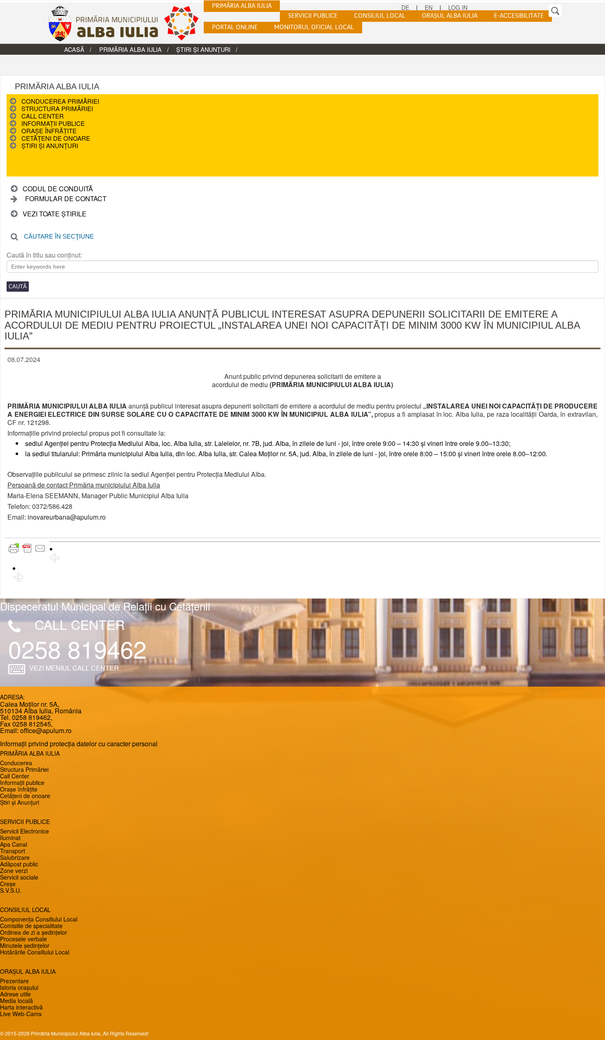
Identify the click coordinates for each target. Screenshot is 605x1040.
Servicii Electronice (24, 831)
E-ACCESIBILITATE (519, 16)
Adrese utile (15, 994)
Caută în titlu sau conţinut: (44, 255)
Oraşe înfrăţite (49, 130)
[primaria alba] (129, 23)
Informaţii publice (53, 123)
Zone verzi (14, 870)
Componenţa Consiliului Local (38, 919)
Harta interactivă (21, 1007)
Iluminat (10, 837)
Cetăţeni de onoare (55, 138)
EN (429, 7)
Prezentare (14, 981)
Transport (12, 851)
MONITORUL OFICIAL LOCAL (314, 27)
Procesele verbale (23, 939)
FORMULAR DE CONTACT (66, 198)
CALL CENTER (80, 624)
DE (405, 7)
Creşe (8, 884)
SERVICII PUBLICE (312, 16)
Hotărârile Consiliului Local (34, 952)
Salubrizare (15, 857)
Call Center (42, 115)
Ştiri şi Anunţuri (203, 49)
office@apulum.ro (46, 730)
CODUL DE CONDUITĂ (58, 188)
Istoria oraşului (19, 987)
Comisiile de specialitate (31, 926)
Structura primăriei (57, 108)
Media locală (16, 1000)
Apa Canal (13, 844)
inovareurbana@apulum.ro (67, 517)
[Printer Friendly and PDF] (27, 548)
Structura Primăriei (24, 769)
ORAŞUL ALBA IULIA (449, 16)
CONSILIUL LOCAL (379, 16)
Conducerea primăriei (60, 101)
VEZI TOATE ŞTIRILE (54, 213)
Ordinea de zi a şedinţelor (33, 932)
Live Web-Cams (21, 1014)
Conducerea (16, 763)
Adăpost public (19, 864)
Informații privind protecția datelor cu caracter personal (79, 743)
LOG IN (458, 7)
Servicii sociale (19, 877)
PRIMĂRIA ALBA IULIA (242, 6)
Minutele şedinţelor (24, 945)
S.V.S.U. (10, 890)
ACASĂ (74, 49)
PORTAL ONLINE (235, 27)
